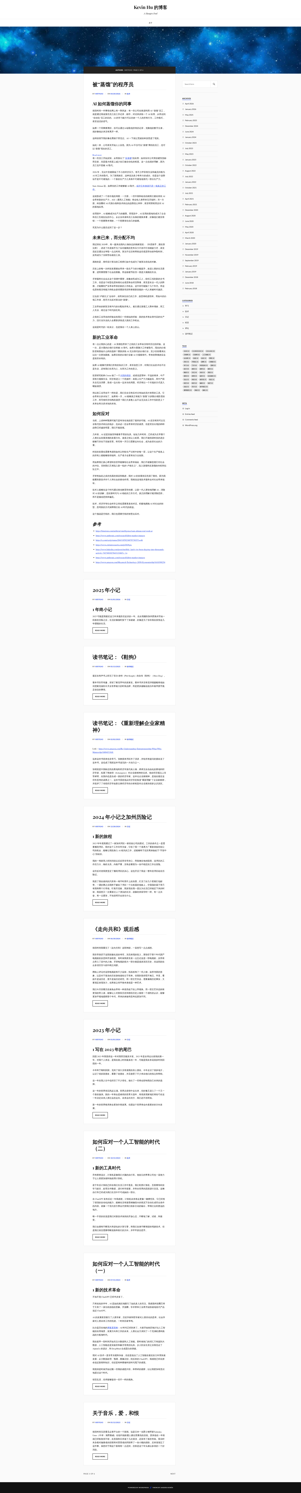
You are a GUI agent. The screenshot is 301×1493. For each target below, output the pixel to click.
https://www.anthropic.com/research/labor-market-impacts (120, 535)
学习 (187, 306)
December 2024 (191, 126)
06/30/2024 (115, 939)
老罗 (210, 383)
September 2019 (191, 260)
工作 (194, 365)
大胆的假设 (125, 375)
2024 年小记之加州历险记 (122, 816)
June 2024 (189, 131)
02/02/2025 (115, 739)
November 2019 (191, 255)
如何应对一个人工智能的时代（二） (126, 1145)
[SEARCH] (214, 84)
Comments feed (191, 419)
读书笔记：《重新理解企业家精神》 (129, 726)
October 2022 (190, 165)
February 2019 (191, 266)
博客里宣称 (112, 1327)
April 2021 (189, 199)
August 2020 (190, 215)
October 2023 (190, 143)
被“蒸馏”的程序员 (113, 84)
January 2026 (190, 109)
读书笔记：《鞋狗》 (116, 656)
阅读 (197, 390)
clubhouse (197, 351)
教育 (210, 369)
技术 (128, 94)
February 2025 (191, 120)
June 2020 (189, 221)
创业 (203, 358)
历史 (186, 361)
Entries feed (190, 414)
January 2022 (190, 182)
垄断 (203, 361)
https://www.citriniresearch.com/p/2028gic (114, 544)
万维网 (187, 354)
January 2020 (190, 243)
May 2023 (189, 154)
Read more (97, 155)
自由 (186, 386)
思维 (213, 365)
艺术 (194, 386)
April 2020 (189, 232)
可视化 (195, 361)
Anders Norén (167, 1487)
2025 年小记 (106, 589)
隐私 (205, 390)
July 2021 (189, 193)
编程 (202, 383)
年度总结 (204, 365)
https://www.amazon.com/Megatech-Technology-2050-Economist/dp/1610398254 (130, 562)
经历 (187, 322)
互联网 (196, 354)
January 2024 (190, 137)
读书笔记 (130, 666)
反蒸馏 (128, 158)
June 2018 (189, 283)
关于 (150, 23)
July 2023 (189, 148)
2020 (186, 351)
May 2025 (189, 115)
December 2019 (191, 249)
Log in (187, 408)
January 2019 (190, 271)
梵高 (210, 372)
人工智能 (206, 354)
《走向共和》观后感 (116, 928)
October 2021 (190, 187)
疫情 (194, 376)
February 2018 (191, 288)
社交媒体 (212, 376)
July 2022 (189, 176)
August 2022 (190, 171)
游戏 (186, 376)
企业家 (187, 358)
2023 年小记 (107, 1029)
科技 (194, 379)
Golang (210, 351)
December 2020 (191, 210)
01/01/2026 (115, 599)
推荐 (202, 369)
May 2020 (189, 227)
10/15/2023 (115, 1158)
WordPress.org (191, 425)
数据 (186, 372)
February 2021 (191, 204)
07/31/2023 (115, 1280)
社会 (186, 379)
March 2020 (190, 238)
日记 (128, 599)
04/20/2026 (115, 94)
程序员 (203, 379)
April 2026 (189, 103)
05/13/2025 (115, 666)
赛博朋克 (188, 390)
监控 (202, 376)
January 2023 (190, 159)
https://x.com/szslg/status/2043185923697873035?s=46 (119, 540)
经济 (194, 383)
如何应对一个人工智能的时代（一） (126, 1267)
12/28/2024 (115, 826)
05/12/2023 (115, 1422)
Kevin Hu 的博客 (150, 7)
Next (173, 1474)
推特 (194, 369)
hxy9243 (99, 94)
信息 (195, 358)
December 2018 (191, 277)
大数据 (212, 361)
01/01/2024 (115, 1039)
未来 (202, 372)
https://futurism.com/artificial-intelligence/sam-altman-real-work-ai (124, 530)
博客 (211, 358)
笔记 (211, 379)
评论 (187, 328)
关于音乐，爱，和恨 (116, 1412)
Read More (100, 630)
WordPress (144, 1487)
